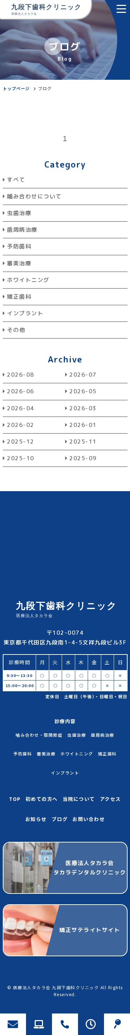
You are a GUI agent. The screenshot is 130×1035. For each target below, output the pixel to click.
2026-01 (83, 425)
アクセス (110, 798)
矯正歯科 (19, 296)
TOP (15, 798)
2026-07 (83, 374)
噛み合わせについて (34, 196)
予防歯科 (19, 246)
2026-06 (20, 391)
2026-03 (83, 408)
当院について (79, 798)
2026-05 (83, 391)
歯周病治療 (22, 229)
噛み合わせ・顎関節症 (39, 735)
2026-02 (20, 425)
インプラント (25, 313)
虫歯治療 (19, 213)
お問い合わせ (88, 818)
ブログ (60, 818)
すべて (16, 179)
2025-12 (20, 441)
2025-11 (83, 441)
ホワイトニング (28, 280)
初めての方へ (42, 798)
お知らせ (36, 818)
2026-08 (20, 374)
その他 (16, 330)
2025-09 (83, 458)
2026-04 (20, 408)
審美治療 (19, 263)
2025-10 (20, 458)
